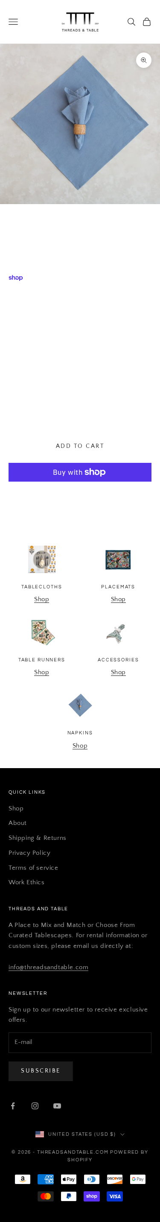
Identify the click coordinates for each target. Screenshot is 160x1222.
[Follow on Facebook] (13, 1106)
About (18, 823)
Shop (41, 599)
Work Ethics (27, 882)
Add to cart (80, 446)
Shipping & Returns (38, 838)
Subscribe (41, 1070)
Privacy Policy (29, 853)
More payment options (80, 493)
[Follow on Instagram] (35, 1106)
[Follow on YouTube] (57, 1106)
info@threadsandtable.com (48, 967)
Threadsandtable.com (80, 222)
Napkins (80, 733)
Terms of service (33, 867)
